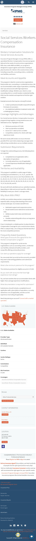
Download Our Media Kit (7, 520)
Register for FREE (14, 459)
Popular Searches (5, 495)
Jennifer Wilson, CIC (6, 412)
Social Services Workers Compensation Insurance (14, 379)
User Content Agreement (11, 531)
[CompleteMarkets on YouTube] (18, 525)
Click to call (19, 24)
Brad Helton (5, 419)
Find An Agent (4, 508)
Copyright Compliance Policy (26, 531)
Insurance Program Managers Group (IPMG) (14, 473)
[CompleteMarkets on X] (22, 525)
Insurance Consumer (19, 468)
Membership (4, 493)
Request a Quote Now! (7, 400)
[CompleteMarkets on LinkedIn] (11, 525)
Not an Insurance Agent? (8, 463)
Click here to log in (5, 482)
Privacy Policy (26, 530)
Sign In (22, 459)
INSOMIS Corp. (26, 538)
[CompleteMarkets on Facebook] (14, 525)
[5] (14, 16)
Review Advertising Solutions (8, 518)
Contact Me (5, 414)
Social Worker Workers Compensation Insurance (14, 383)
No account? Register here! (9, 484)
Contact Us (18, 20)
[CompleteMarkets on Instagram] (25, 525)
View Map (4, 442)
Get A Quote (3, 505)
